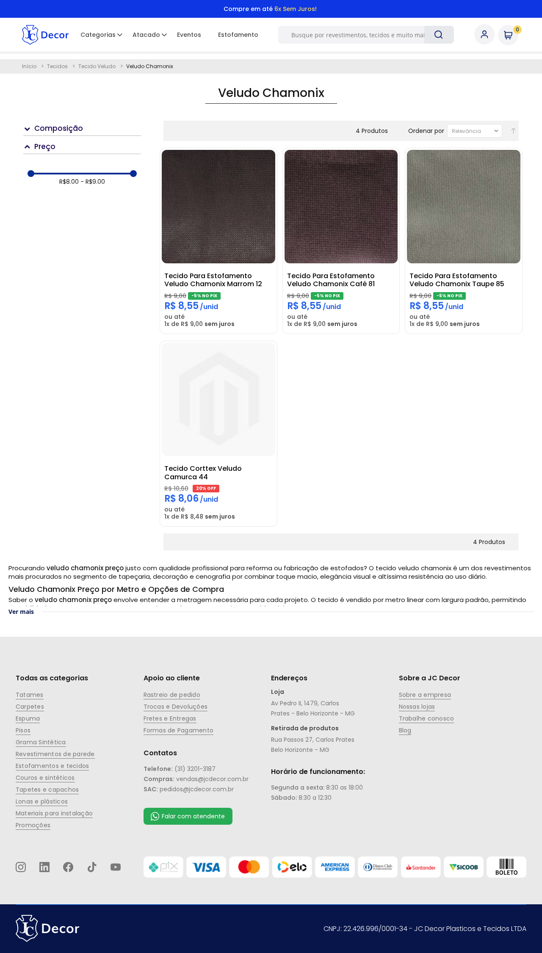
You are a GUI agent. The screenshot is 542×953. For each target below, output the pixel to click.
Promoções (33, 825)
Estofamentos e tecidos (52, 766)
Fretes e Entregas (170, 718)
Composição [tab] (58, 128)
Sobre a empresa (425, 695)
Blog (405, 730)
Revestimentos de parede (55, 754)
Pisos (23, 730)
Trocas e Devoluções (176, 706)
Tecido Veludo (97, 66)
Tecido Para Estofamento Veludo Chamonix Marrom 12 (213, 280)
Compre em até (270, 9)
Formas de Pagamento (179, 730)
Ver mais (21, 612)
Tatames (30, 695)
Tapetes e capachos (47, 789)
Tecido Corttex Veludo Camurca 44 (203, 472)
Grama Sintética (41, 742)
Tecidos (58, 66)
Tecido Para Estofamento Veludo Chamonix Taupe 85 (456, 280)
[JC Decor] (45, 35)
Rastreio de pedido (172, 695)
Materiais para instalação (54, 813)
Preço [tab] (44, 146)
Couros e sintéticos (45, 777)
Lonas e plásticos (42, 801)
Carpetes (30, 706)
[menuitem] (98, 35)
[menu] (169, 35)
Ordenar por (426, 131)
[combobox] (361, 35)
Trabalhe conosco (426, 718)
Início (30, 66)
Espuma (28, 718)
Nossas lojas (417, 706)
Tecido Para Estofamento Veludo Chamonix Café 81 (331, 280)
